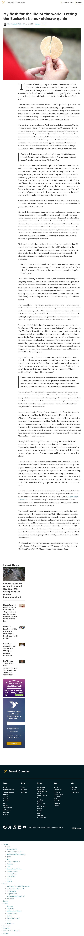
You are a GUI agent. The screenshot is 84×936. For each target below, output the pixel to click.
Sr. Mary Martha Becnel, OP (41, 802)
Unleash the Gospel (13, 918)
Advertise (74, 790)
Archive (5, 933)
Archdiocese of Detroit (58, 795)
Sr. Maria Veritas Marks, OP (42, 795)
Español (6, 812)
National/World (8, 790)
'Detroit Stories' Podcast (14, 869)
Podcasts (24, 790)
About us (57, 787)
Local (5, 787)
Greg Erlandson (12, 893)
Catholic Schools (6, 800)
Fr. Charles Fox (14, 24)
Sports (5, 796)
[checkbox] (14, 737)
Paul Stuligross (40, 814)
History (9, 879)
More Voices (41, 817)
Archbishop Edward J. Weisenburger (42, 789)
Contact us (57, 790)
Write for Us (75, 792)
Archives (57, 792)
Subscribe (79, 2)
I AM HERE (11, 876)
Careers (56, 805)
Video (23, 787)
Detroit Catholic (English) (11, 931)
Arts (4, 803)
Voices (37, 24)
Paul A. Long (41, 806)
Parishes (57, 803)
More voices (10, 898)
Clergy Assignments (7, 806)
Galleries (24, 792)
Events (5, 815)
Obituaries (6, 810)
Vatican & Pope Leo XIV (8, 793)
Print (43, 24)
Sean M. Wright (40, 810)
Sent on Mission (12, 874)
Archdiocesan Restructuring (16, 854)
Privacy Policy (58, 827)
